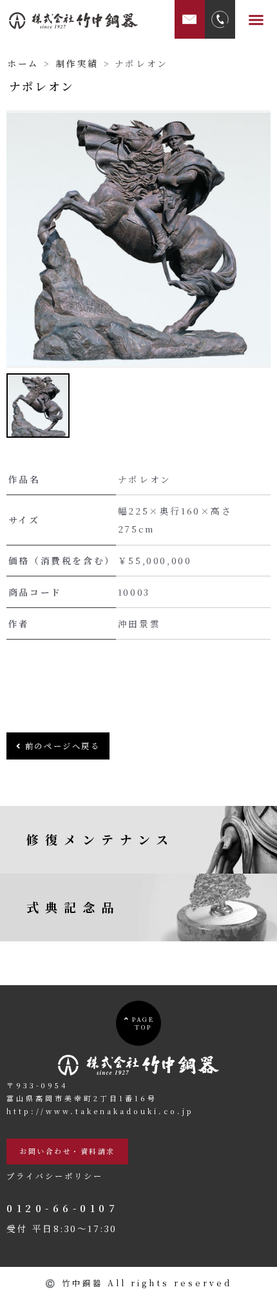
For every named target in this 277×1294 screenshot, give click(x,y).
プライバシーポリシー (54, 1176)
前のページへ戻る (60, 746)
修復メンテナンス (100, 839)
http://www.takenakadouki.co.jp (100, 1111)
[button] (256, 19)
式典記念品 (73, 907)
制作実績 (77, 63)
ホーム (23, 63)
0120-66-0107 (62, 1208)
